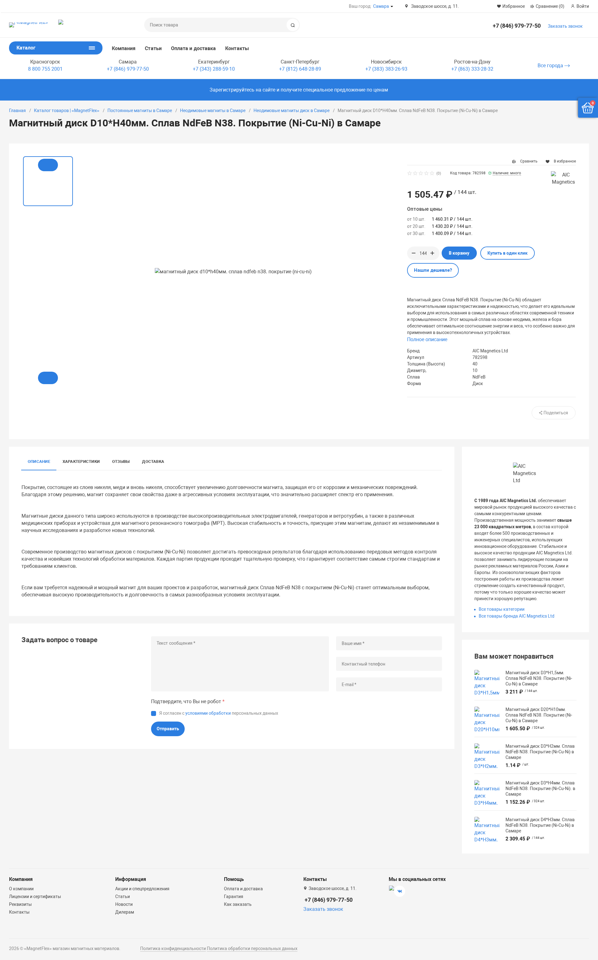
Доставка (153, 461)
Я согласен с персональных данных (218, 713)
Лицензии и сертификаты (35, 896)
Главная (17, 110)
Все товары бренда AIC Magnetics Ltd (516, 616)
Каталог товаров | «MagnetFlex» (66, 110)
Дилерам (124, 912)
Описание (39, 461)
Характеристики (81, 461)
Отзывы (121, 461)
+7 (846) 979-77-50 (517, 25)
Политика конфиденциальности (173, 948)
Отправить (168, 728)
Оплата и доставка (193, 48)
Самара (381, 6)
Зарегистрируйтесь (232, 90)
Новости (124, 904)
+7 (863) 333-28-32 (472, 69)
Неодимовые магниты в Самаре (212, 110)
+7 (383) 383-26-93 (386, 69)
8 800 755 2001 (45, 69)
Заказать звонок (565, 26)
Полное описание (427, 339)
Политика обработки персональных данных (252, 948)
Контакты (237, 48)
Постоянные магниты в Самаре (139, 110)
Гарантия (233, 896)
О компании (21, 888)
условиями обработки (208, 713)
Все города (551, 65)
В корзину (459, 253)
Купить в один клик (507, 253)
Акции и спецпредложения (142, 888)
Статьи (153, 48)
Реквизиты (20, 904)
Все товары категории (501, 609)
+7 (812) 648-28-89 (300, 69)
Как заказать (238, 904)
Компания (124, 48)
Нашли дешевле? (433, 270)
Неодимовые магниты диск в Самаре (292, 110)
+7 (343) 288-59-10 (214, 69)
